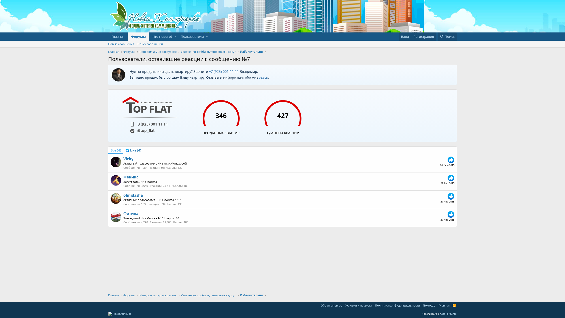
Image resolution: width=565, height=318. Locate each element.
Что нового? (162, 36)
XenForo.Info (449, 313)
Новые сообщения (121, 44)
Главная (117, 36)
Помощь (429, 305)
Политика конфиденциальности (397, 305)
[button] (175, 36)
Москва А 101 (173, 200)
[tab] (133, 150)
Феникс (130, 177)
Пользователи (192, 36)
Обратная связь (331, 305)
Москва (152, 182)
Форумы (138, 36)
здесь (263, 77)
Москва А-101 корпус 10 (163, 218)
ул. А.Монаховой (175, 163)
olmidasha (133, 195)
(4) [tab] (116, 150)
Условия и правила (358, 305)
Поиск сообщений (150, 44)
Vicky (128, 158)
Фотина (130, 213)
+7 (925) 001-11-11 (224, 71)
